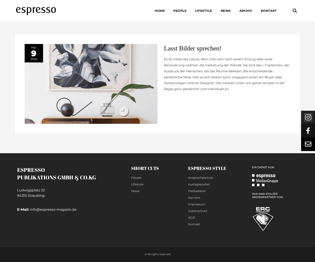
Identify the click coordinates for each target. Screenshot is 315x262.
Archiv (245, 11)
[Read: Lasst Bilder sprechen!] (91, 84)
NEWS (226, 11)
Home (160, 11)
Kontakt (269, 11)
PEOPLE (179, 11)
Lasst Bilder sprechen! (193, 48)
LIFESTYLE (203, 11)
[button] (295, 10)
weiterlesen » (174, 99)
